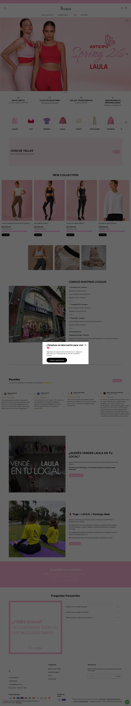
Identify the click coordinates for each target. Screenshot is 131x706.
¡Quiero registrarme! (56, 360)
